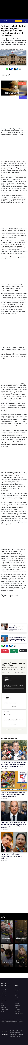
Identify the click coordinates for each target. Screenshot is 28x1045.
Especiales (14, 1021)
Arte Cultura (9, 1023)
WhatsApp (14, 652)
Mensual (17, 672)
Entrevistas (17, 1009)
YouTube (23, 650)
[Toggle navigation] (25, 21)
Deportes (21, 1023)
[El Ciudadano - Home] (6, 21)
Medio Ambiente (9, 1020)
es (17, 1036)
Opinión (16, 1007)
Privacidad (3, 996)
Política (2, 1020)
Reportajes (17, 1011)
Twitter (16, 992)
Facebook (17, 988)
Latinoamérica (4, 1009)
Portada (21, 49)
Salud (6, 1021)
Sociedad (20, 1021)
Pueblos (20, 1020)
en (19, 1036)
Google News (5, 651)
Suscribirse (14, 689)
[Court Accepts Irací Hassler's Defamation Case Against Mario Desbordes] (14, 842)
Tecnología (15, 1023)
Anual (23, 672)
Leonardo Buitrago (6, 74)
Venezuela (3, 1007)
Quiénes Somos (4, 988)
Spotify (16, 998)
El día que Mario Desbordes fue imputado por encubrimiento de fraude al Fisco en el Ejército (17, 639)
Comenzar (14, 706)
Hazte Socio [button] (18, 20)
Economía (15, 1020)
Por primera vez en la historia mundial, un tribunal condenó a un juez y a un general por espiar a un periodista (14, 764)
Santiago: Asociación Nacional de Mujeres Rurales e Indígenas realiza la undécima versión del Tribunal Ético (13, 794)
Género (10, 1021)
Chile (17, 49)
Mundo (2, 1011)
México (2, 1005)
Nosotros (12, 1030)
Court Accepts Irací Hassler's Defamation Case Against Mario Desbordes (11, 856)
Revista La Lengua (19, 1013)
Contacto (3, 994)
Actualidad (12, 49)
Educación (3, 1023)
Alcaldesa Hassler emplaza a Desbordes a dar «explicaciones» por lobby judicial (16, 628)
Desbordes (4, 230)
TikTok (16, 996)
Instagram (17, 990)
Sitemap (21, 1034)
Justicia (2, 1021)
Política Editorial (4, 990)
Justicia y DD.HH (4, 49)
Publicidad (3, 992)
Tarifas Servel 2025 (14, 1034)
